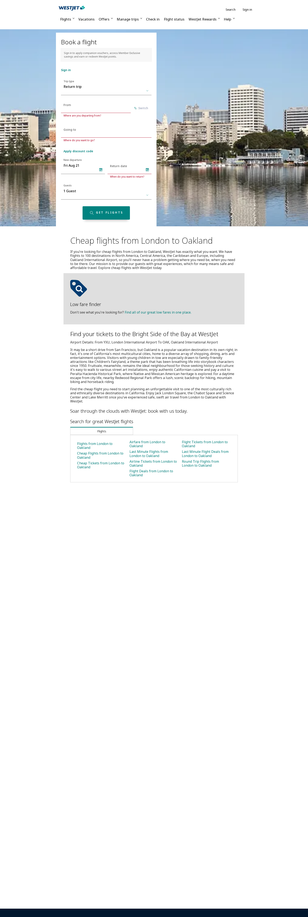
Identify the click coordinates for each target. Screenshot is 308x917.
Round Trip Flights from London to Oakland (200, 463)
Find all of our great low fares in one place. (158, 312)
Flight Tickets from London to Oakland (205, 444)
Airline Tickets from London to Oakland (153, 463)
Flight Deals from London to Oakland (151, 473)
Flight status (174, 19)
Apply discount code (78, 151)
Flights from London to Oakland (95, 445)
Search (231, 9)
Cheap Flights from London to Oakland (100, 455)
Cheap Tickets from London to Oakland (100, 465)
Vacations (86, 19)
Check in (153, 19)
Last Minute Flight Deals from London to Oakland (205, 453)
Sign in (247, 9)
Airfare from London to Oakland (147, 444)
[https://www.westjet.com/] (72, 8)
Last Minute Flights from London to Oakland (148, 453)
